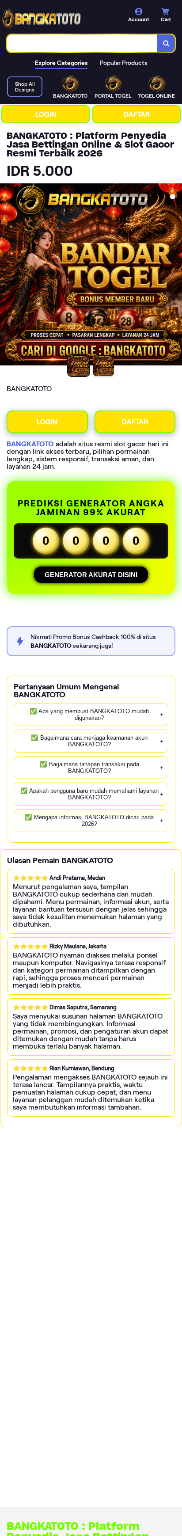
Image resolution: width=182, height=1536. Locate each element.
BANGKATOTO (30, 444)
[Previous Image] (7, 275)
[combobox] (82, 43)
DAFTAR (137, 114)
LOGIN (45, 114)
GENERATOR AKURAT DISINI (91, 574)
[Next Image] (175, 275)
